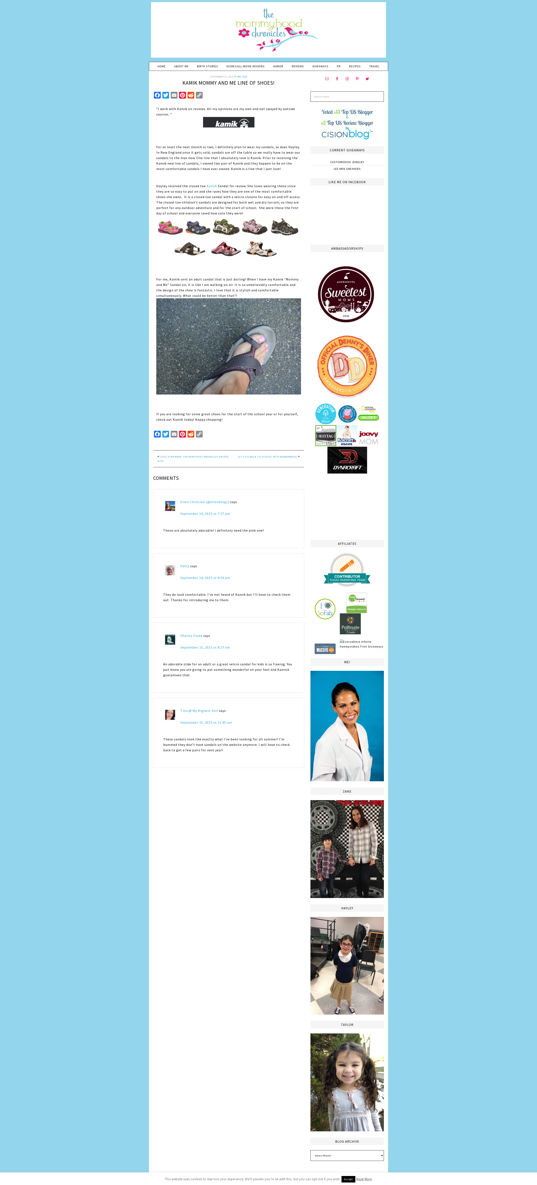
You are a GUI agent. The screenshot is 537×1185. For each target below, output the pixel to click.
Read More (364, 1179)
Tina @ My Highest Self (199, 711)
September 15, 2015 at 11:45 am (206, 722)
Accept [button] (348, 1179)
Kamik (212, 186)
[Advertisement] (347, 506)
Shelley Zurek (191, 635)
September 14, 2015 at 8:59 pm (205, 578)
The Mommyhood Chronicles (268, 31)
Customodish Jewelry (347, 162)
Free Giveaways (371, 646)
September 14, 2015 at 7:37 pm (205, 513)
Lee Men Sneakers (347, 169)
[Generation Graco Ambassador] (325, 422)
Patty (184, 566)
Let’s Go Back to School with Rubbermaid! (267, 456)
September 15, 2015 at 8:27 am (205, 647)
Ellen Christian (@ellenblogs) (204, 502)
